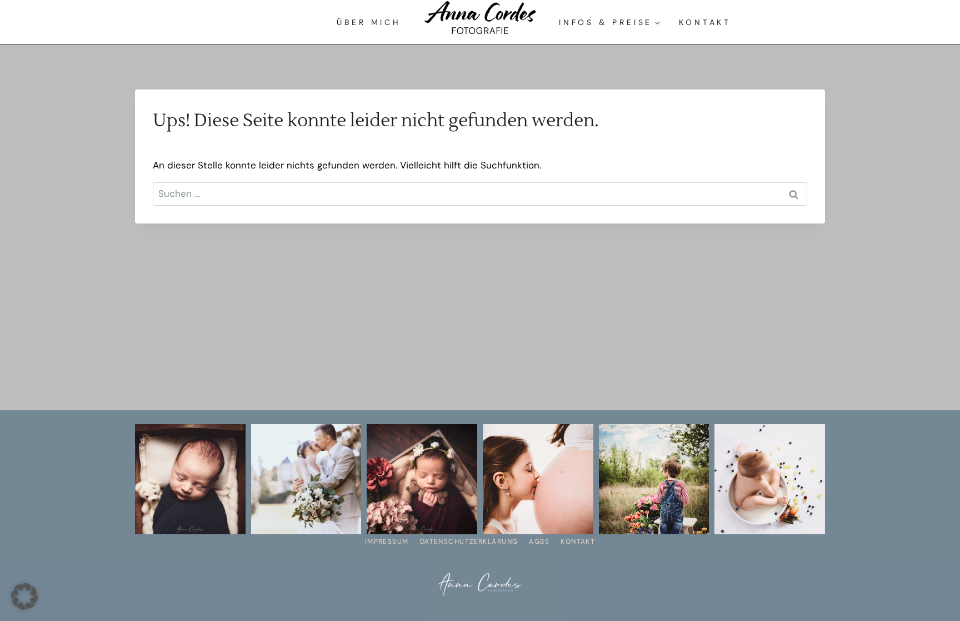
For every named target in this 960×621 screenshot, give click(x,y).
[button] (24, 596)
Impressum (387, 541)
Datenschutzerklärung (469, 541)
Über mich (369, 22)
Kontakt (705, 22)
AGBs (539, 541)
